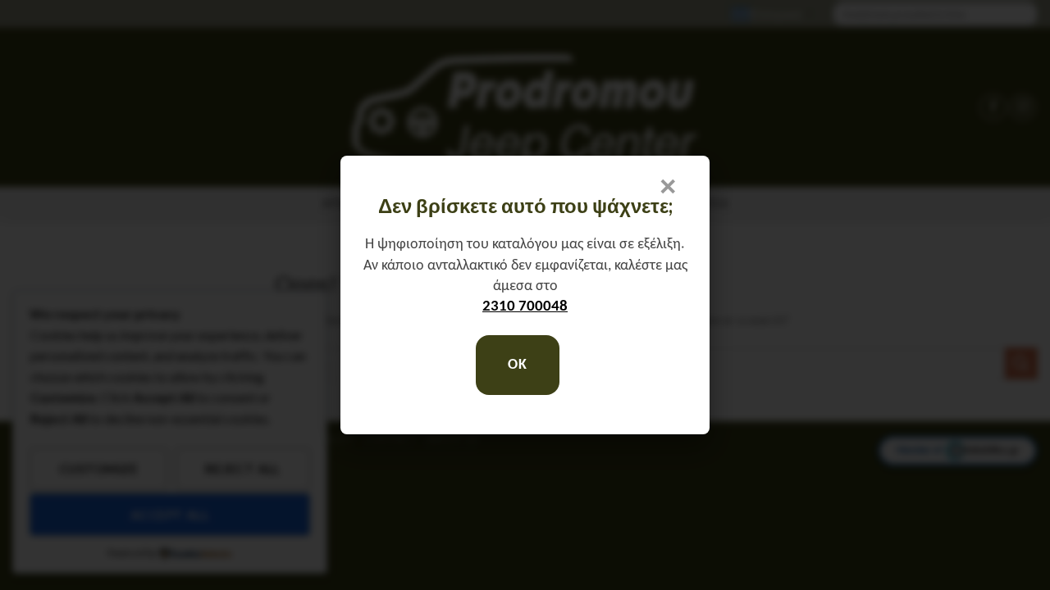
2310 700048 (525, 307)
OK (517, 365)
